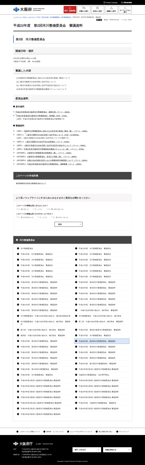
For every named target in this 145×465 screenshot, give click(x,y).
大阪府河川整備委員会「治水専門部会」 (95, 375)
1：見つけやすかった (26, 217)
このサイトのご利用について (29, 431)
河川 (38, 17)
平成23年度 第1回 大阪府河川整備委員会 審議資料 (99, 369)
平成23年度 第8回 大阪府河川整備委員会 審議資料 (41, 397)
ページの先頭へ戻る (133, 442)
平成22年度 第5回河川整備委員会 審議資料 (39, 352)
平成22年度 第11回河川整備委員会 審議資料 (39, 369)
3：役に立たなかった (56, 209)
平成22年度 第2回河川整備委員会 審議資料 (97, 341)
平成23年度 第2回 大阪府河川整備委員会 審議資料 (41, 380)
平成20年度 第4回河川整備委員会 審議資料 (97, 288)
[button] (110, 2)
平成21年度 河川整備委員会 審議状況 (95, 277)
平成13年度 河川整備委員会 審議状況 (95, 254)
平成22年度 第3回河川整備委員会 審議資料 (39, 347)
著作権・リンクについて (55, 431)
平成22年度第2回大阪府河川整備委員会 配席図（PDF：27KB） (42, 116)
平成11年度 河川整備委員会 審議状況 (37, 254)
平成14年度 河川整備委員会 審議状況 (37, 260)
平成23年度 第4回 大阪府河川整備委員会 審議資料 (41, 386)
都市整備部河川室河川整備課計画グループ (31, 183)
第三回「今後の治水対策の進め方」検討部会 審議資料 (43, 330)
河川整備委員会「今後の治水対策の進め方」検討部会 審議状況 (45, 323)
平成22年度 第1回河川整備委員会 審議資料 (39, 341)
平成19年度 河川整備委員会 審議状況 (95, 271)
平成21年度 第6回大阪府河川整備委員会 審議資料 (100, 330)
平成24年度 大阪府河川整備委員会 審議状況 (97, 403)
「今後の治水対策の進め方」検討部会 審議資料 (98, 310)
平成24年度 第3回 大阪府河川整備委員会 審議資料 (41, 414)
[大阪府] (28, 9)
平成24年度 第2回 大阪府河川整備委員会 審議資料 (99, 409)
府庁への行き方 (80, 450)
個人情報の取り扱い (106, 431)
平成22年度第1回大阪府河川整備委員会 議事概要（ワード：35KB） (54, 164)
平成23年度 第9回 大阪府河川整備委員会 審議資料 (99, 397)
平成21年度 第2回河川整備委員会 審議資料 (97, 299)
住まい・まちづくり (29, 17)
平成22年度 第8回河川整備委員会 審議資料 (97, 358)
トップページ (17, 17)
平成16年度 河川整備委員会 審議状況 (37, 265)
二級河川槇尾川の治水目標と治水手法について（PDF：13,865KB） (53, 135)
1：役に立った (23, 209)
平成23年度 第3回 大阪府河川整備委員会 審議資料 (99, 380)
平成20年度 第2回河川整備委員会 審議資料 (97, 282)
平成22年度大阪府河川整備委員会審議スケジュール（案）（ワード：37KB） (54, 149)
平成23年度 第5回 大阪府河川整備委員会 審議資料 (99, 386)
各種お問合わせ (110, 450)
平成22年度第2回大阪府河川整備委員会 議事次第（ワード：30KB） (43, 112)
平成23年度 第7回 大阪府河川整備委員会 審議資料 (99, 392)
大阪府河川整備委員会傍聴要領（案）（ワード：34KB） (49, 153)
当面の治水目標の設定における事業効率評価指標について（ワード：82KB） (57, 160)
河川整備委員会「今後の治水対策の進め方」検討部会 (100, 316)
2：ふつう (38, 209)
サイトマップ (124, 431)
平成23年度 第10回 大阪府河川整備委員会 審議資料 (41, 403)
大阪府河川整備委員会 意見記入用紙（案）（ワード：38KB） (52, 157)
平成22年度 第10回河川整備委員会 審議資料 (97, 364)
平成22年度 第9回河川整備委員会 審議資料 (39, 364)
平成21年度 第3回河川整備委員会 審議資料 (39, 305)
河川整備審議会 (55, 17)
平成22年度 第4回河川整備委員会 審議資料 (97, 347)
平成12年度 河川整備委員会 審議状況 (95, 248)
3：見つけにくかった (60, 217)
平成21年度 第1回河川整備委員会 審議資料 (39, 299)
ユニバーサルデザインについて (81, 431)
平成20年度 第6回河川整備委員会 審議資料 (97, 293)
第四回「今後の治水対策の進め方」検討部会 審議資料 (43, 335)
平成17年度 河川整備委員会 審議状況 (95, 265)
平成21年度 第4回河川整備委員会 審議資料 (97, 305)
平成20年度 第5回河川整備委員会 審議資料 (39, 293)
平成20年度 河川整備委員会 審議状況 (37, 277)
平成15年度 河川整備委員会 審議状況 (95, 260)
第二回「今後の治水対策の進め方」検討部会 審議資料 (101, 322)
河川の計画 (45, 17)
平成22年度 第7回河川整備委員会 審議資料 (39, 358)
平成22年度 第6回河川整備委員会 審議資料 (97, 352)
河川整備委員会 (66, 17)
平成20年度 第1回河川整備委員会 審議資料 (39, 282)
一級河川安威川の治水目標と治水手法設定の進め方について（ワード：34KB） (55, 145)
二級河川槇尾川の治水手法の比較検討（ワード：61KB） (47, 142)
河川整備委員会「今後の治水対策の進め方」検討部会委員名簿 (45, 316)
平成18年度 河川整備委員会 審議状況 (37, 271)
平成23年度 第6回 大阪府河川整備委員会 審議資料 (41, 392)
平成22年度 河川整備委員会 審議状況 (95, 335)
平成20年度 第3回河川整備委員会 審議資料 (39, 288)
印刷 (100, 20)
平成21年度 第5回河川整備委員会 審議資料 (39, 310)
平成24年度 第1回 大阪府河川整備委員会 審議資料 (41, 409)
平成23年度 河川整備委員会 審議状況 (37, 375)
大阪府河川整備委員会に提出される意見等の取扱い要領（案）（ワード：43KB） (56, 131)
